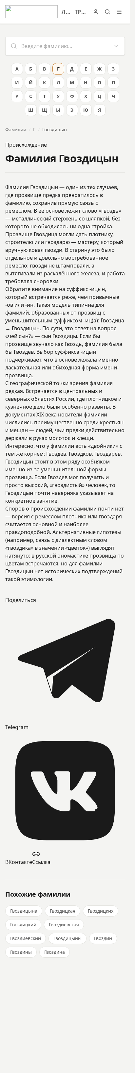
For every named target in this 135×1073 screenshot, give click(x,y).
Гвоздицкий (23, 924)
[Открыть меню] (119, 11)
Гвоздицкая (62, 911)
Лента (66, 11)
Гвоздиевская (64, 924)
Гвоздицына (23, 911)
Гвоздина (54, 952)
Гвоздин (103, 938)
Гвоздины (21, 952)
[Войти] (95, 11)
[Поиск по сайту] (107, 11)
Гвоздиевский (25, 938)
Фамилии (15, 129)
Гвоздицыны (67, 938)
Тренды (80, 11)
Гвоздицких (100, 911)
